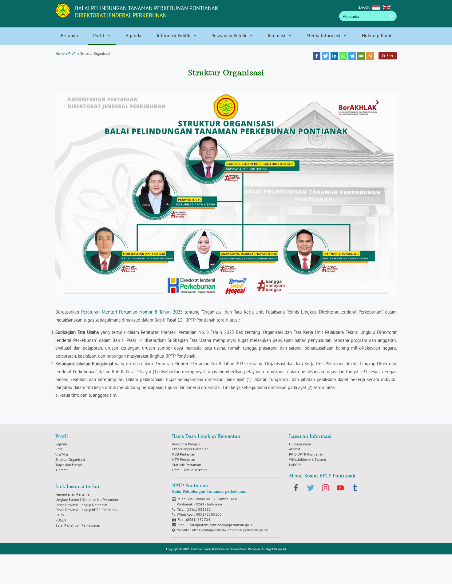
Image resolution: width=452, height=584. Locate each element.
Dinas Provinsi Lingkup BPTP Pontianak (86, 509)
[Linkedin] (334, 56)
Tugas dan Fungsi (68, 464)
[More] (370, 56)
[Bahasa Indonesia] (376, 6)
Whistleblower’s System (307, 459)
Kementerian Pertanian (73, 494)
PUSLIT (61, 520)
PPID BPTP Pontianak (306, 454)
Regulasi (276, 36)
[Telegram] (352, 56)
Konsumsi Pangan (186, 444)
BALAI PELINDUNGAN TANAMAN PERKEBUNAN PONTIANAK (146, 12)
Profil (98, 36)
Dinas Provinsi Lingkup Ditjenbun (81, 504)
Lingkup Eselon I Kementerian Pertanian (86, 499)
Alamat (61, 470)
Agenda (133, 36)
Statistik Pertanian (186, 464)
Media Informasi (323, 36)
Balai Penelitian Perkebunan (77, 525)
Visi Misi (61, 454)
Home (60, 53)
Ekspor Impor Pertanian (190, 449)
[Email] (361, 56)
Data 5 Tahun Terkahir (189, 470)
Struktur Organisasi (70, 459)
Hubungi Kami (376, 36)
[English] (387, 6)
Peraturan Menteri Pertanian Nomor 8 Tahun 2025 (132, 312)
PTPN (59, 515)
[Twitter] (325, 56)
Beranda (69, 36)
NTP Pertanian (183, 459)
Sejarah (61, 444)
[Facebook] (316, 56)
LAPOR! (295, 464)
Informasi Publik (173, 36)
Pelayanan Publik (229, 36)
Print (389, 56)
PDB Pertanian (183, 454)
